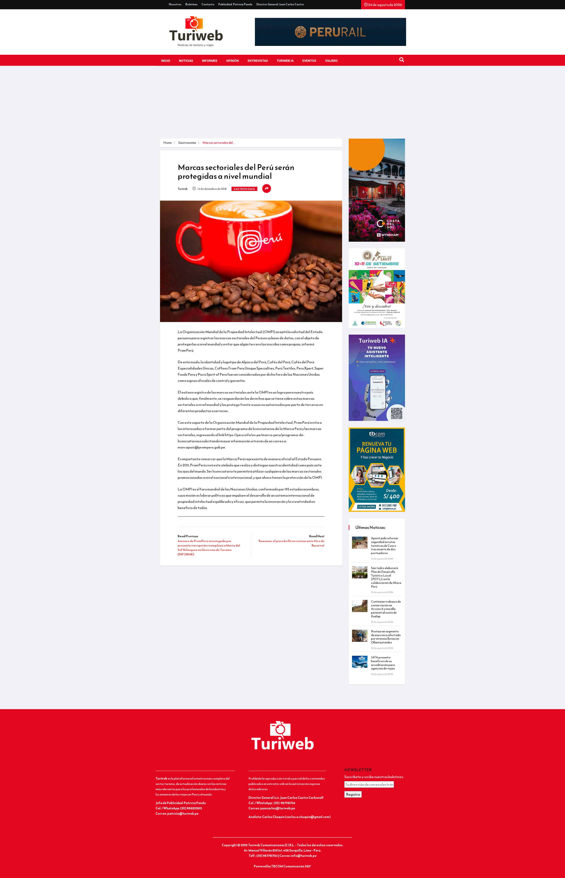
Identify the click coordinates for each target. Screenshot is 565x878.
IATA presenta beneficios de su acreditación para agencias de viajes (383, 663)
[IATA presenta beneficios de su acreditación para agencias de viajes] (359, 662)
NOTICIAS (186, 60)
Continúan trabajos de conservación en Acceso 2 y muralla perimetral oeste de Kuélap (386, 609)
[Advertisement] (282, 105)
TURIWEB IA (285, 60)
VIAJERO (331, 60)
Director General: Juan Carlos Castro (280, 4)
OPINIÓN (232, 60)
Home (167, 142)
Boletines (191, 4)
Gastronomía (187, 142)
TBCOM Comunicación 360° (291, 866)
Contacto (208, 4)
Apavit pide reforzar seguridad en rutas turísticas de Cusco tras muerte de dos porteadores (384, 545)
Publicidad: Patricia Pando (235, 4)
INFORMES (209, 60)
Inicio (165, 60)
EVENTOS (309, 60)
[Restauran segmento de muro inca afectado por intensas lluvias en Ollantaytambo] (359, 636)
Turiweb (183, 189)
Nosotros (175, 4)
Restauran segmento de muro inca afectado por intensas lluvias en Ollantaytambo (386, 637)
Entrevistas (258, 60)
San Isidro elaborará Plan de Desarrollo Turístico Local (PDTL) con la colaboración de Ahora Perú (386, 577)
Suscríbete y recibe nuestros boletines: (374, 776)
